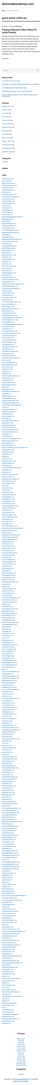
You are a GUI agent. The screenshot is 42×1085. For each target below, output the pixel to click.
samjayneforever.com (8, 949)
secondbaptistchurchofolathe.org (12, 996)
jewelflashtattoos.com (9, 248)
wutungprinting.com (8, 658)
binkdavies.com (6, 557)
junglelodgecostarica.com (10, 644)
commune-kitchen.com (9, 564)
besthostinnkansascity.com (10, 1014)
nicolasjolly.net (6, 570)
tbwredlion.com (6, 938)
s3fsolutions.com (7, 329)
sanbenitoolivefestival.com (10, 506)
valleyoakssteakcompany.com (11, 730)
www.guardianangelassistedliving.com (13, 931)
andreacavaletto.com (8, 476)
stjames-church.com (8, 591)
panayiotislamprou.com (9, 277)
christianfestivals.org (8, 647)
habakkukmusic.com (8, 795)
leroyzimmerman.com (8, 981)
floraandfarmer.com (8, 326)
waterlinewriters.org (8, 770)
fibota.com (5, 924)
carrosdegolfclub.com (8, 322)
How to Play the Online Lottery (11, 81)
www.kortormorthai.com (9, 828)
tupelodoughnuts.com (8, 396)
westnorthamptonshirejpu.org (11, 288)
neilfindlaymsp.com (8, 712)
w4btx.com (5, 407)
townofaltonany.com (8, 667)
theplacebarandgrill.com (9, 718)
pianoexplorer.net (7, 902)
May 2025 (5, 131)
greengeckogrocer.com (9, 425)
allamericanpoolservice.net (10, 441)
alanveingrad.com (7, 653)
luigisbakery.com (7, 875)
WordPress (16, 1081)
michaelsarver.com (7, 423)
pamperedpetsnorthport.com (11, 391)
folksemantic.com (7, 369)
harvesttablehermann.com (10, 320)
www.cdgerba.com (7, 927)
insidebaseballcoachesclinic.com (12, 956)
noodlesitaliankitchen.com (10, 241)
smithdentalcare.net (8, 1016)
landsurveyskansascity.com (10, 835)
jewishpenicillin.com (8, 443)
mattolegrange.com (8, 642)
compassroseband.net (9, 748)
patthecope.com (7, 741)
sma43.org (5, 859)
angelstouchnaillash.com (9, 409)
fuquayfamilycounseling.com (11, 992)
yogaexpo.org (6, 472)
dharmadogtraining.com (9, 1003)
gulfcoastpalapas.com (9, 765)
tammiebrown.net (7, 635)
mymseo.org (6, 998)
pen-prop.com (6, 806)
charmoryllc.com (7, 521)
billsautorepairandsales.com (10, 940)
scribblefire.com (7, 470)
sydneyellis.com (7, 434)
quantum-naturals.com (9, 942)
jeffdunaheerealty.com (9, 817)
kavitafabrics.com (7, 692)
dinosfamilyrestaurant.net (10, 315)
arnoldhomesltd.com (8, 344)
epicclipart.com (6, 257)
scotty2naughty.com (8, 593)
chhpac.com (5, 1001)
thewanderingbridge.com (9, 613)
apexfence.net (6, 1023)
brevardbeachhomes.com (9, 331)
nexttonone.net (6, 797)
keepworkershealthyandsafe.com (12, 239)
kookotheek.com (7, 275)
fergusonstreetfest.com (9, 947)
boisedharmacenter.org (9, 481)
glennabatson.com (7, 544)
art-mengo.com (6, 631)
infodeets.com (6, 192)
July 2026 (5, 110)
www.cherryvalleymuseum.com (11, 302)
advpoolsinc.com (7, 723)
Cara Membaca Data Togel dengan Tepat (14, 88)
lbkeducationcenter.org (9, 461)
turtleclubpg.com (7, 700)
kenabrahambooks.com (9, 562)
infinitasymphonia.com (9, 573)
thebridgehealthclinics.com (10, 768)
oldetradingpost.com (8, 306)
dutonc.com (5, 638)
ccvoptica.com (6, 871)
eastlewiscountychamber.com (11, 535)
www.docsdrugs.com (8, 844)
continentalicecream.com (9, 553)
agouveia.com (6, 994)
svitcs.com (5, 743)
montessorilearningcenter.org (11, 945)
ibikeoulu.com (6, 604)
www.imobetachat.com (9, 786)
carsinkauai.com (7, 958)
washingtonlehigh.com (9, 873)
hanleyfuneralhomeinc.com (10, 400)
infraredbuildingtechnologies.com (12, 317)
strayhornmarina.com (8, 546)
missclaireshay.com (8, 179)
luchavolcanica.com (8, 694)
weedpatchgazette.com (9, 385)
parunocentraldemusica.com (10, 929)
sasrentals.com (6, 418)
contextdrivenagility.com (9, 602)
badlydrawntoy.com (8, 790)
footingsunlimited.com (9, 839)
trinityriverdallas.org (8, 463)
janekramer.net (6, 627)
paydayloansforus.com (9, 223)
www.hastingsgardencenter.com (12, 900)
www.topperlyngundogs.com (11, 812)
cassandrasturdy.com (8, 503)
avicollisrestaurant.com (9, 714)
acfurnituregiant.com (8, 201)
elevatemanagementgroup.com (11, 978)
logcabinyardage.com (8, 781)
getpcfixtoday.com (7, 250)
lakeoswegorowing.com (9, 989)
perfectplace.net (7, 465)
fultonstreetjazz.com (8, 293)
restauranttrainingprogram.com (11, 438)
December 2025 (6, 127)
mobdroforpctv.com (8, 501)
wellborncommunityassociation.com (13, 284)
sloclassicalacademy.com (9, 539)
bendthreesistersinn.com (9, 680)
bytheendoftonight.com (9, 494)
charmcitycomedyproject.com (11, 597)
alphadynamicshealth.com (10, 967)
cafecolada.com (7, 510)
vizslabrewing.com (7, 378)
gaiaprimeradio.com (8, 633)
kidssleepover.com (7, 219)
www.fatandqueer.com (9, 830)
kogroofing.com (7, 268)
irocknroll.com (6, 360)
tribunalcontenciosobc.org (10, 537)
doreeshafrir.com (7, 595)
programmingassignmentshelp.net (12, 217)
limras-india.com (7, 181)
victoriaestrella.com (8, 705)
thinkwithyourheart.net (9, 355)
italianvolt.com (6, 373)
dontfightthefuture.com (9, 342)
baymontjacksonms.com (9, 665)
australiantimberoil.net (9, 313)
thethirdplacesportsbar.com (10, 911)
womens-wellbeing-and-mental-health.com (15, 447)
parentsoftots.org (7, 774)
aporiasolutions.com (8, 761)
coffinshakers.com (7, 606)
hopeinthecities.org (8, 497)
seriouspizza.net (7, 745)
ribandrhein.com (7, 454)
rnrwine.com (6, 987)
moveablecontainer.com (9, 297)
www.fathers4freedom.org (10, 810)
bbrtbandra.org (6, 252)
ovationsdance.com (8, 452)
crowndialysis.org (7, 436)
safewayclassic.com (8, 228)
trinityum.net (6, 907)
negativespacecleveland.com (10, 671)
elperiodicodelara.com (8, 183)
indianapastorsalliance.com (10, 727)
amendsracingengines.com (10, 826)
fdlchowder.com (7, 848)
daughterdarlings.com (8, 190)
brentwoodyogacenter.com (10, 864)
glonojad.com (6, 586)
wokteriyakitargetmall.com (10, 429)
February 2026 (6, 120)
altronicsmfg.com (7, 212)
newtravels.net (6, 221)
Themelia (25, 1081)
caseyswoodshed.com (9, 732)
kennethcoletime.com (8, 618)
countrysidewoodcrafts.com (10, 230)
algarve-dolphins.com (8, 651)
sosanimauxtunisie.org (9, 266)
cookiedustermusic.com (9, 687)
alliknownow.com (7, 532)
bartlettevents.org (7, 295)
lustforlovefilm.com (8, 568)
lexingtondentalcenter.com (10, 432)
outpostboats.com (7, 492)
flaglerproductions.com (9, 548)
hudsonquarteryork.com (9, 922)
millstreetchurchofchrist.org (10, 960)
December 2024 (6, 148)
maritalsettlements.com (9, 660)
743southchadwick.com (9, 335)
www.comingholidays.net (9, 517)
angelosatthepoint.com (9, 725)
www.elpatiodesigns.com (9, 920)
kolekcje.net (5, 456)
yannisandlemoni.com (8, 382)
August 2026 (6, 106)
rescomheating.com (8, 1010)
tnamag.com (6, 754)
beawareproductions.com (10, 600)
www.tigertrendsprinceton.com (11, 808)
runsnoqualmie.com (8, 842)
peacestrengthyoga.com (9, 819)
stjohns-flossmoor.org (8, 683)
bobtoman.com (6, 264)
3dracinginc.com (7, 524)
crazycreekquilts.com (8, 555)
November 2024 (7, 152)
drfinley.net (5, 983)
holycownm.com (7, 696)
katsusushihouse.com (8, 577)
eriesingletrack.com (8, 389)
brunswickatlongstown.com (10, 622)
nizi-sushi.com (6, 629)
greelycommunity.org (8, 579)
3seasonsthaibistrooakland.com (12, 468)
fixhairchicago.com (8, 734)
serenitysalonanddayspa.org (10, 196)
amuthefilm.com (7, 566)
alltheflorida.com (7, 954)
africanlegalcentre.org (8, 575)
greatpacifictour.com (8, 703)
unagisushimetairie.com (9, 246)
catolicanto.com (7, 459)
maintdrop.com (6, 261)
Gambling (5, 161)
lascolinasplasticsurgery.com (11, 855)
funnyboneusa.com (8, 685)
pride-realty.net (6, 965)
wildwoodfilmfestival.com (9, 286)
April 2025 (5, 134)
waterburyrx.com (7, 721)
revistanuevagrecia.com (9, 588)
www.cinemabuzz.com (9, 884)
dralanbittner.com (7, 380)
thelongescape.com (8, 640)
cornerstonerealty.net (8, 893)
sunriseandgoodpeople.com (10, 676)
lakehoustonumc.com (8, 792)
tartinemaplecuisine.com (9, 624)
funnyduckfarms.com (8, 974)
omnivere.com (6, 205)
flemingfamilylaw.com (8, 985)
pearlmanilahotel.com (8, 259)
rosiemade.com (6, 394)
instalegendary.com (8, 237)
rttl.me (4, 1007)
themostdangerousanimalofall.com (12, 528)
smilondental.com (7, 414)
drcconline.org (6, 716)
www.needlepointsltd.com (10, 851)
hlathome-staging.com (9, 427)
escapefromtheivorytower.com (11, 333)
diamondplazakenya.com (9, 936)
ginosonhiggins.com (8, 656)
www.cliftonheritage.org (9, 857)
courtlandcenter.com (8, 709)
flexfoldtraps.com (7, 824)
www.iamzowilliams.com (9, 898)
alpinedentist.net (7, 270)
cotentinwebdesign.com (9, 304)
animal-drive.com (7, 752)
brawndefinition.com (8, 550)
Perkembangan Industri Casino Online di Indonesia (17, 91)
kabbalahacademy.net (8, 411)
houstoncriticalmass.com (9, 526)
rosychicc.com (6, 490)
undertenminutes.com (8, 203)
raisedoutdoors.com (8, 353)
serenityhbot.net (7, 799)
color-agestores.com (8, 483)
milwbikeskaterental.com (9, 662)
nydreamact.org (7, 243)
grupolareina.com (7, 300)
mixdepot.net (6, 886)
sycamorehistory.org (8, 891)
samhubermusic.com (8, 1021)
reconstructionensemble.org (10, 689)
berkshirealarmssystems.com (11, 376)
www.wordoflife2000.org (9, 362)
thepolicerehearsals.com (9, 530)
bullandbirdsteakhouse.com (10, 853)
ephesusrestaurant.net (9, 913)
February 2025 (6, 141)
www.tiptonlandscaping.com (11, 866)
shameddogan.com (8, 772)
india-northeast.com (8, 338)
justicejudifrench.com (8, 611)
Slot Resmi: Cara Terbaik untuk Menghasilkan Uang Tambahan (20, 84)
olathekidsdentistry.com (9, 398)
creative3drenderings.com (10, 777)
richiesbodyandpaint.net (9, 185)
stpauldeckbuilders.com (9, 837)
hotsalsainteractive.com (9, 194)
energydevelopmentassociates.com (12, 324)
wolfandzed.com (7, 880)
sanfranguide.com (7, 519)
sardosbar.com (6, 371)
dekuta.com (5, 882)
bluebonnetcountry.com (9, 255)
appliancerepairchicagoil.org (10, 232)
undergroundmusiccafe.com (10, 1019)
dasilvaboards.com (8, 541)
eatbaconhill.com (7, 214)
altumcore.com (6, 750)
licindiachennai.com (8, 187)
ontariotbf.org (6, 235)
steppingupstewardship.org (10, 868)
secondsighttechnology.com (10, 420)
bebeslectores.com (7, 311)
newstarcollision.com (8, 416)
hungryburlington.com (9, 620)
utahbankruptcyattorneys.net (11, 358)
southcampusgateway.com (10, 279)
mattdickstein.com (7, 788)
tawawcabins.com (7, 367)
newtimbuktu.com (7, 210)
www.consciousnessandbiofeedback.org (14, 895)
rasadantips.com (7, 208)
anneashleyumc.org (8, 833)
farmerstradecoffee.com (9, 779)
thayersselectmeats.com (9, 759)
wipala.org (5, 485)
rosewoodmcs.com (8, 889)
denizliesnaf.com (7, 736)
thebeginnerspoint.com (9, 515)
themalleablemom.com (9, 615)
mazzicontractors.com (9, 909)
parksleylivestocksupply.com (10, 479)
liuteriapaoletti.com (8, 674)
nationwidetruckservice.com (10, 698)
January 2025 (6, 145)
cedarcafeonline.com (8, 199)
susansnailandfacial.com (9, 803)
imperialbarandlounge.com (10, 351)
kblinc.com (5, 387)
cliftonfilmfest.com (7, 349)
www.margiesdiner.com (9, 846)
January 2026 (6, 124)
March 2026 (5, 117)
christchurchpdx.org (8, 559)
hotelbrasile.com (7, 291)
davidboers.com (7, 783)
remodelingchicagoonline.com (11, 862)
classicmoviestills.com (8, 508)
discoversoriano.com (8, 512)
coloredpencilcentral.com (9, 346)
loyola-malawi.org (7, 488)
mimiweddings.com (8, 1012)
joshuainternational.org (9, 801)
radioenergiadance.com (9, 273)
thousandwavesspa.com (9, 707)
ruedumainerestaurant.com (10, 582)
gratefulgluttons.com (8, 499)
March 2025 (5, 138)
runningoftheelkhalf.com (9, 815)
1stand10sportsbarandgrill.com (11, 405)
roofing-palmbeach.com (9, 340)
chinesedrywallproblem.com (10, 678)
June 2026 (5, 113)
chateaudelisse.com (8, 282)
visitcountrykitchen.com (9, 649)
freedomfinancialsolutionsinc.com (12, 821)
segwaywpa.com (7, 763)
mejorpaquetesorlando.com (10, 403)
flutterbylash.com (7, 969)
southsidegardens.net (8, 904)
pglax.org (5, 669)
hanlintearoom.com (8, 972)
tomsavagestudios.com (9, 445)
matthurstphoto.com (8, 951)
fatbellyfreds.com (7, 918)
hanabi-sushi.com (7, 877)
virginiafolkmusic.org (8, 450)
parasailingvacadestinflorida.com (12, 963)
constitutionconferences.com (11, 739)
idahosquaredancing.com (9, 364)
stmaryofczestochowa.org (10, 609)
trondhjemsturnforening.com (11, 933)
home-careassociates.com (10, 474)
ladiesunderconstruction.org (10, 308)
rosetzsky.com (6, 584)
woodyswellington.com (9, 916)
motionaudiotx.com (8, 1005)
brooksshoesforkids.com (9, 757)
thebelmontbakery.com (9, 226)
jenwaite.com (6, 976)
